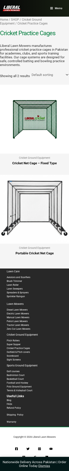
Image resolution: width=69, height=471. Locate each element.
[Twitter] (28, 449)
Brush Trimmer (14, 281)
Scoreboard (13, 356)
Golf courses (13, 371)
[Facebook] (16, 449)
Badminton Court (16, 375)
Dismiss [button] (44, 466)
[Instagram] (39, 449)
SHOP (15, 19)
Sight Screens (14, 359)
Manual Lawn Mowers (18, 317)
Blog (9, 400)
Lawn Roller (13, 285)
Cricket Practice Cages (18, 348)
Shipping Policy (15, 414)
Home (4, 19)
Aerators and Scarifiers (18, 277)
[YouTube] (51, 449)
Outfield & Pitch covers (18, 352)
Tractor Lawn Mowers (18, 325)
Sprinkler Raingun (16, 296)
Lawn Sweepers (15, 288)
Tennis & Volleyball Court (19, 390)
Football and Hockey (17, 383)
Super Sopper (14, 344)
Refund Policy (14, 408)
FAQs (9, 404)
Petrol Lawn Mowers (17, 321)
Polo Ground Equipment (19, 386)
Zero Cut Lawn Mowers (18, 329)
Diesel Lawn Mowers (17, 309)
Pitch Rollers (13, 340)
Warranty (11, 422)
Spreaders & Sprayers (18, 292)
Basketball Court (15, 379)
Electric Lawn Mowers (18, 313)
